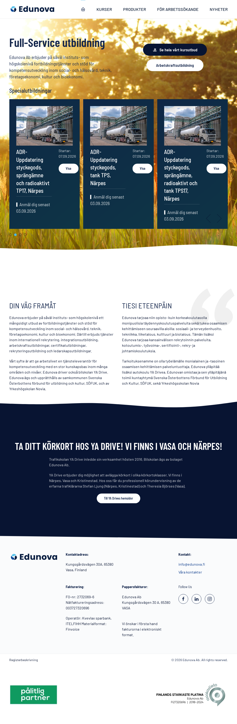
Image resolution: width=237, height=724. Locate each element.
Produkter (134, 9)
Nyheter (219, 9)
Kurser (104, 9)
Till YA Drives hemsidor (118, 498)
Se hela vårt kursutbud (178, 49)
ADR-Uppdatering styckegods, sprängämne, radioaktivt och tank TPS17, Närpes (180, 175)
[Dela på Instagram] (210, 599)
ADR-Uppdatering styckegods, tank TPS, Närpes (103, 167)
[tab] (10, 234)
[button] (208, 218)
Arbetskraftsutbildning (175, 65)
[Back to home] (32, 9)
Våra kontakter (190, 572)
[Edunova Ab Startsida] (83, 9)
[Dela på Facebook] (183, 599)
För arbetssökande (178, 9)
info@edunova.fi (191, 564)
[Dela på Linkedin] (196, 599)
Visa (68, 168)
